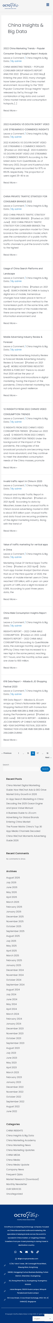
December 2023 (15, 1028)
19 (47, 753)
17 (38, 753)
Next (48, 757)
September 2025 (15, 931)
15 (28, 753)
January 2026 (13, 911)
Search (6, 765)
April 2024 (11, 1009)
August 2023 (13, 1048)
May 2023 (11, 1062)
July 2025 (11, 940)
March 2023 (12, 1072)
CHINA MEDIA (13, 1154)
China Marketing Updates (20, 1150)
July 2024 (11, 994)
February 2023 (14, 1077)
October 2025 (13, 926)
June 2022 (11, 1111)
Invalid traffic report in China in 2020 (22, 481)
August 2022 (13, 1106)
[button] (35, 5)
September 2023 (15, 1043)
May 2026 (11, 892)
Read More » (10, 110)
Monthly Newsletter (16, 1184)
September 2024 (15, 984)
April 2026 (11, 897)
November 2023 (14, 1033)
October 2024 (13, 979)
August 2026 (13, 877)
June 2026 (11, 887)
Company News (15, 1169)
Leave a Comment (13, 57)
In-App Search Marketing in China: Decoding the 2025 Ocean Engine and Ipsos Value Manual (25, 803)
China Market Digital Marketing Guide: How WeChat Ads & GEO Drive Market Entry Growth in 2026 (26, 790)
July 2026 (11, 882)
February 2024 (14, 1018)
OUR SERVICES (13, 1189)
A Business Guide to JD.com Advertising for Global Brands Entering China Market (22, 817)
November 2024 (15, 975)
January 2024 (13, 1023)
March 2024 (12, 1013)
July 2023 (11, 1052)
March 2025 (12, 955)
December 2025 (15, 916)
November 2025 (15, 921)
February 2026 (14, 906)
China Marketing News (18, 1145)
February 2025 (14, 960)
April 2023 (11, 1067)
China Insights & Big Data (20, 1135)
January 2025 (13, 965)
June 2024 (11, 999)
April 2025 (11, 950)
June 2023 (11, 1057)
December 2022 (15, 1086)
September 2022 (15, 1101)
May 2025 (11, 945)
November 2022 (14, 1091)
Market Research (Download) (22, 1179)
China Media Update (17, 1164)
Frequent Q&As (14, 1174)
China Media (13, 1159)
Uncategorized (14, 1193)
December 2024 (15, 970)
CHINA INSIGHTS (14, 1130)
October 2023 (13, 1038)
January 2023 (13, 1082)
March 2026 (12, 902)
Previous (6, 753)
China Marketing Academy (21, 1140)
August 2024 (13, 989)
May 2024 (11, 1004)
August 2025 (13, 935)
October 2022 (13, 1096)
